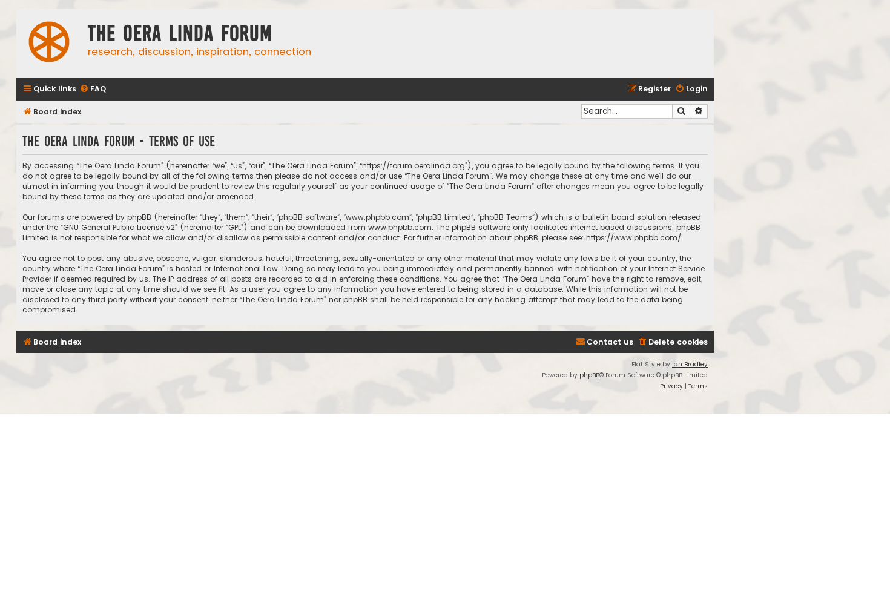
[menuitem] (92, 89)
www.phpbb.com (400, 227)
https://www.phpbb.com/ (633, 238)
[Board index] (49, 43)
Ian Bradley (690, 364)
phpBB (589, 375)
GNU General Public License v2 (119, 227)
